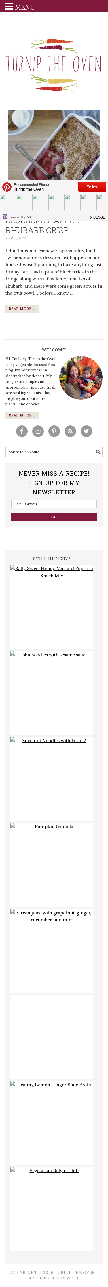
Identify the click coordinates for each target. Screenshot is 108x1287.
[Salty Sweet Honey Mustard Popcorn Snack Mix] (52, 607)
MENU (25, 7)
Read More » (22, 309)
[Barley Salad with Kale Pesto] (52, 1037)
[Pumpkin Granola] (52, 865)
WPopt (75, 1278)
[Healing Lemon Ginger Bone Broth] (52, 1123)
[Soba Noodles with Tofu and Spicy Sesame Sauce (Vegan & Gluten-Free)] (52, 693)
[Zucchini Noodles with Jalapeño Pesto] (52, 779)
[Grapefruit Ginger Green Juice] (52, 951)
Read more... (22, 415)
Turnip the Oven (54, 63)
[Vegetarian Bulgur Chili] (52, 1209)
